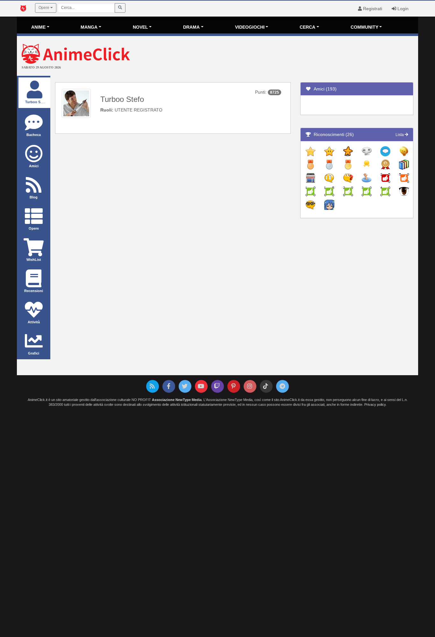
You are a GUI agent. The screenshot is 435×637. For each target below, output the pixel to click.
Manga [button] (89, 27)
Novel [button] (140, 27)
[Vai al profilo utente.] (76, 102)
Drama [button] (191, 27)
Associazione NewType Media (177, 400)
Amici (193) (324, 88)
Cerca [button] (307, 27)
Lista (400, 134)
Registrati (372, 8)
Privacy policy (375, 404)
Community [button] (364, 27)
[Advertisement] (284, 56)
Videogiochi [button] (250, 27)
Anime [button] (38, 27)
